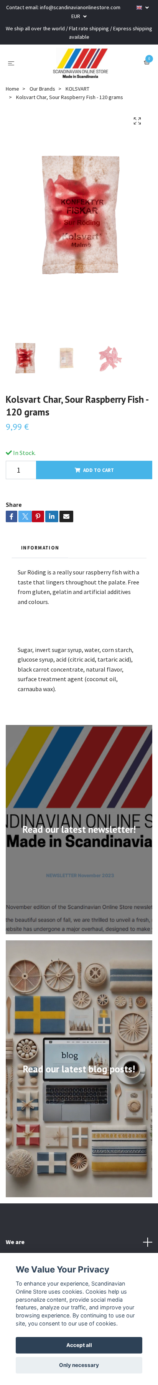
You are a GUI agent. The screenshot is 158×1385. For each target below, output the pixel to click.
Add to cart (98, 470)
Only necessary (79, 1365)
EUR (76, 16)
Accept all (79, 1345)
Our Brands (42, 88)
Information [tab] (40, 547)
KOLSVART (77, 88)
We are (15, 1242)
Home (12, 88)
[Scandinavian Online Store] (80, 63)
